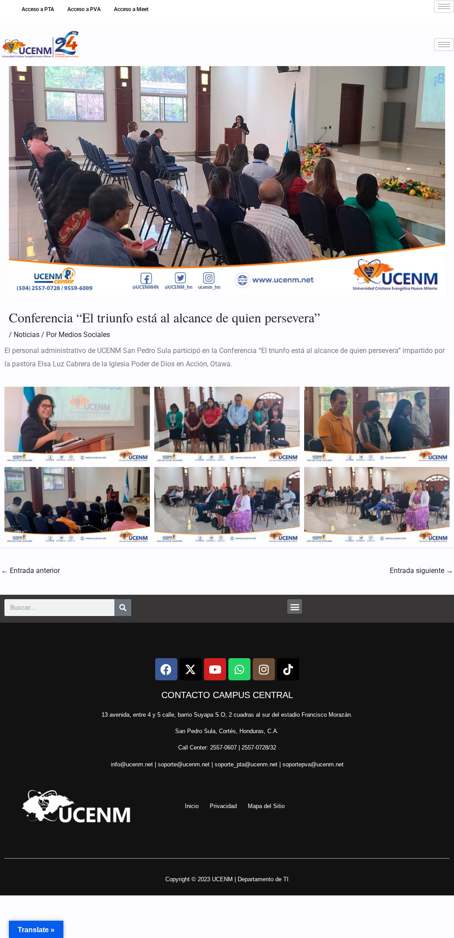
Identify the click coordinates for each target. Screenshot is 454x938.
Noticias (26, 334)
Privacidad (223, 806)
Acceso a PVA (84, 9)
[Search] (122, 607)
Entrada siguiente (421, 570)
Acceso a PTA (38, 9)
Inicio (192, 806)
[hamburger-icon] (444, 6)
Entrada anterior (30, 570)
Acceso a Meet (131, 9)
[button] (294, 606)
